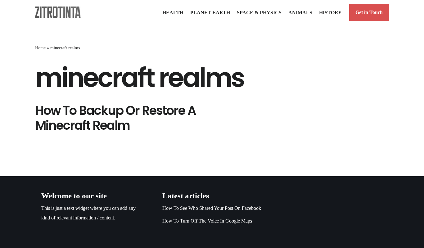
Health (172, 12)
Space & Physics (259, 12)
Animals (300, 12)
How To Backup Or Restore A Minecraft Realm (115, 118)
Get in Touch (369, 12)
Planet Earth (210, 12)
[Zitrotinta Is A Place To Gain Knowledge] (59, 12)
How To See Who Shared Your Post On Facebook (211, 208)
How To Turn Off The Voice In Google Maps (207, 220)
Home (40, 48)
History (330, 12)
